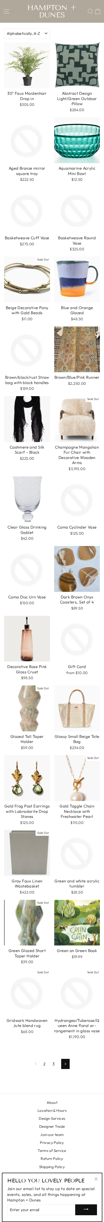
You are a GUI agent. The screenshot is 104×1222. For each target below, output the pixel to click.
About (52, 1102)
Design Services (52, 1118)
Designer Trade (52, 1126)
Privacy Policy (52, 1142)
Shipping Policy (52, 1166)
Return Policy (52, 1158)
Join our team (52, 1134)
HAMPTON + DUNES (52, 11)
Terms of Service (52, 1150)
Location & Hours (52, 1110)
